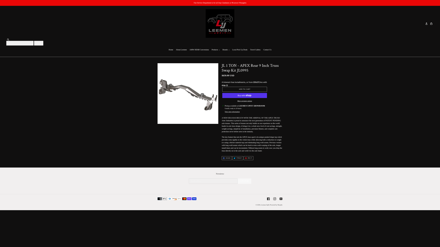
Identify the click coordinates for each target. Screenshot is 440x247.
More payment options (244, 101)
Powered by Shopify (276, 205)
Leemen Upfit (265, 205)
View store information (232, 112)
